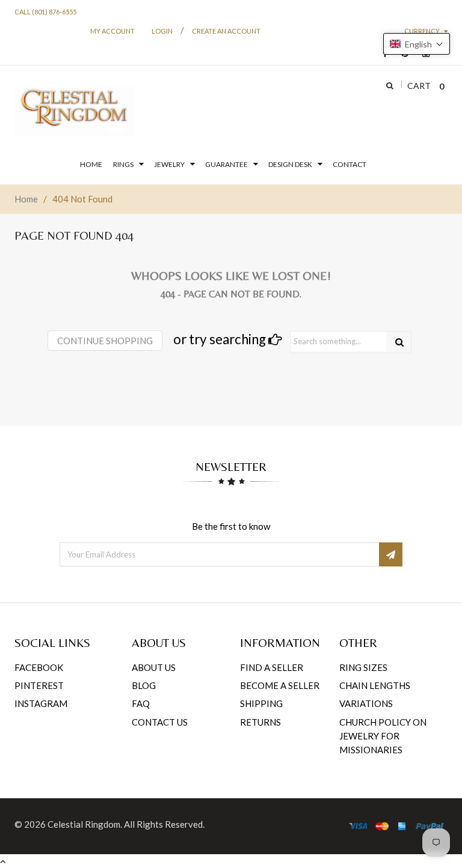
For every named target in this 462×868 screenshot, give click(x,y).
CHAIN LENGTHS (374, 685)
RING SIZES (363, 667)
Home (26, 198)
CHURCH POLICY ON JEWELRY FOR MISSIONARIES (383, 736)
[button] (416, 44)
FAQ (141, 703)
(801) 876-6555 (54, 12)
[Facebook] (382, 54)
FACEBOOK (38, 667)
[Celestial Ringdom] (74, 111)
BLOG (144, 685)
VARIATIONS (366, 703)
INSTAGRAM (40, 703)
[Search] (399, 342)
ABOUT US (154, 667)
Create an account (226, 31)
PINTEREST (39, 685)
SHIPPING (261, 703)
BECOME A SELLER (279, 685)
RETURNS (260, 722)
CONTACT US (160, 722)
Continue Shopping (105, 340)
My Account (112, 31)
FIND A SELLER (271, 667)
